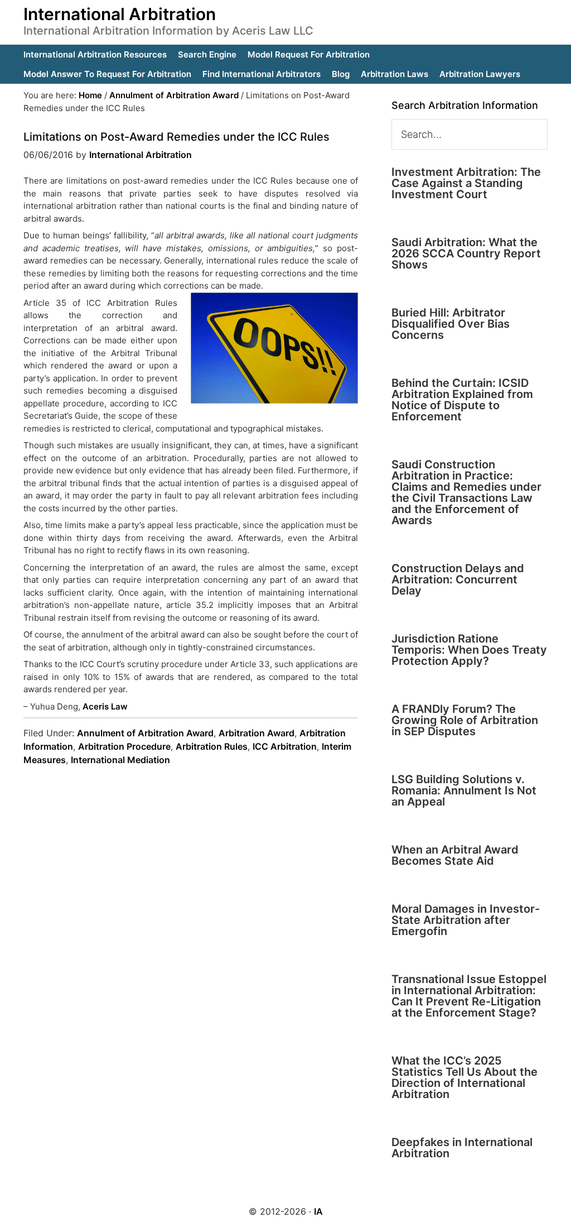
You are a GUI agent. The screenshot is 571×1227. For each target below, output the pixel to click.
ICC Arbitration (285, 746)
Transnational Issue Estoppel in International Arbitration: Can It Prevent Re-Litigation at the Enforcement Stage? (468, 995)
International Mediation (120, 759)
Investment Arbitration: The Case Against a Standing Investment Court (466, 183)
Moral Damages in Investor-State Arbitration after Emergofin (465, 920)
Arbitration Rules (212, 746)
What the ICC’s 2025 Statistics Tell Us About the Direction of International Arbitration (464, 1077)
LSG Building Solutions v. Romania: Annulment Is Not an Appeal (463, 790)
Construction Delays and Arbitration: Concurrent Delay (457, 579)
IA (318, 1211)
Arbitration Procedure (124, 746)
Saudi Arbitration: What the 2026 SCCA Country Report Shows (466, 253)
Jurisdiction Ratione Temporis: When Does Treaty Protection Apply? (469, 650)
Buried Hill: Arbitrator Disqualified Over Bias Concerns (450, 324)
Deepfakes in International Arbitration (462, 1147)
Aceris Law (105, 706)
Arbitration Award (256, 733)
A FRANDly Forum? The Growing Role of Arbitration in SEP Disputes (464, 720)
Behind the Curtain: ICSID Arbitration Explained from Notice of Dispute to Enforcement (462, 399)
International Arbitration (119, 14)
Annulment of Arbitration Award (145, 733)
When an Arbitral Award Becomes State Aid (455, 855)
